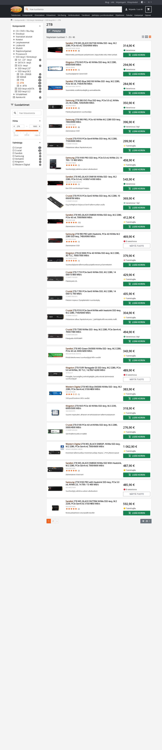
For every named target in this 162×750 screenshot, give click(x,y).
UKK (112, 2)
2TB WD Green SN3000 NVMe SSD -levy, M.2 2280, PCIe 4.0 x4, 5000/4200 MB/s (93, 349)
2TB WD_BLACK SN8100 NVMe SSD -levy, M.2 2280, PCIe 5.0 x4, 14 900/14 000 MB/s (91, 177)
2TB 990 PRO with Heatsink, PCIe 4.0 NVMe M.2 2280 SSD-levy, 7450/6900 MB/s (93, 235)
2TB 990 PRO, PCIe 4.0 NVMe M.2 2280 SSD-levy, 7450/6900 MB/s (93, 120)
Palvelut (129, 15)
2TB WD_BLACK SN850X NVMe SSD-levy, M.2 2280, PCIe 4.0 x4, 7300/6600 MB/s (94, 216)
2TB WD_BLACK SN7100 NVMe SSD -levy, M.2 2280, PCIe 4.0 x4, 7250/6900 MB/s (91, 44)
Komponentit (27, 15)
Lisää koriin (136, 54)
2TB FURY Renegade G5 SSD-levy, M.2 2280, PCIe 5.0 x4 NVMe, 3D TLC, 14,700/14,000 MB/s (93, 368)
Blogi (107, 2)
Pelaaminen (51, 15)
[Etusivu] (16, 9)
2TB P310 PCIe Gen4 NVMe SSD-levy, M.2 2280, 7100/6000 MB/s (91, 139)
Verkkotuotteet (74, 15)
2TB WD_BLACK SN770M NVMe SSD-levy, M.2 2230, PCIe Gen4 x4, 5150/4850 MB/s (91, 502)
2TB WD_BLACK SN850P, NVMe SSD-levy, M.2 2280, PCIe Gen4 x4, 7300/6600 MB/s (93, 445)
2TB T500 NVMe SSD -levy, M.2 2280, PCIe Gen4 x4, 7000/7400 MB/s (93, 330)
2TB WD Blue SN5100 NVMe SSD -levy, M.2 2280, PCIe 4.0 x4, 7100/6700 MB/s (93, 82)
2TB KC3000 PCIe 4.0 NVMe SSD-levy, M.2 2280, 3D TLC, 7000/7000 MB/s (92, 254)
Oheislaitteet (39, 15)
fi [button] (149, 2)
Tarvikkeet (86, 15)
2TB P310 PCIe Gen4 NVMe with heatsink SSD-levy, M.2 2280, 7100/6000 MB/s (93, 311)
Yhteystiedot (132, 2)
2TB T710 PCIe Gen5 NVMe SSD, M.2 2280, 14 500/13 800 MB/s (91, 273)
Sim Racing (62, 15)
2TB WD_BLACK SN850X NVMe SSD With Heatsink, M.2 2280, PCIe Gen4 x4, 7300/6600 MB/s (94, 464)
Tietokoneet (16, 15)
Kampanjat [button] (139, 15)
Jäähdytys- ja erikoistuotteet (102, 15)
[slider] (14, 130)
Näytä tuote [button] (137, 245)
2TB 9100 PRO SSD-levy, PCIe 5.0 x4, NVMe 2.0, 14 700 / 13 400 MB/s (94, 159)
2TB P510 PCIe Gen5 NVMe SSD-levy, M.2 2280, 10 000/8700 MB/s (93, 197)
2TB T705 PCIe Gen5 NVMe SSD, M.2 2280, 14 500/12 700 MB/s (91, 292)
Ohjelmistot (119, 15)
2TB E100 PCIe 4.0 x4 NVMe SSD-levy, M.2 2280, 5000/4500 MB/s (91, 426)
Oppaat (148, 15)
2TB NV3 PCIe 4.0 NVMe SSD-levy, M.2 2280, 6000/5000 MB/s (91, 63)
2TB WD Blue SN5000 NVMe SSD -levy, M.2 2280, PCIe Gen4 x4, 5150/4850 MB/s (94, 388)
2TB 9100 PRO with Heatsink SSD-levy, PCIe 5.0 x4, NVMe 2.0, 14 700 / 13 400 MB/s (92, 483)
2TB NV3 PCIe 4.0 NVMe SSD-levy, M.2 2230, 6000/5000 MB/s (91, 407)
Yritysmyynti (121, 2)
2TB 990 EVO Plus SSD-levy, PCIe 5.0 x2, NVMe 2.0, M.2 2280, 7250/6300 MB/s (92, 101)
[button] (143, 2)
